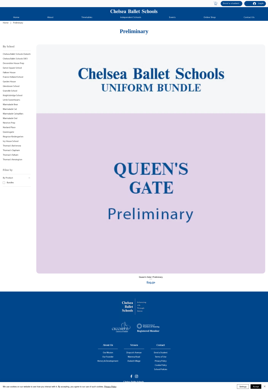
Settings (243, 386)
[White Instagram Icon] (136, 376)
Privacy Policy (110, 386)
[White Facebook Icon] (131, 376)
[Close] (264, 386)
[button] (216, 3)
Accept (256, 386)
